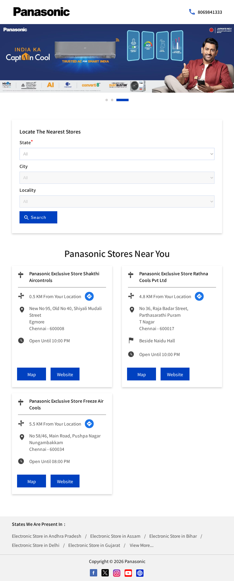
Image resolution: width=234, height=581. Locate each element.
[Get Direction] (89, 296)
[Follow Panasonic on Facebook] (94, 573)
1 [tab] (106, 100)
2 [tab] (112, 100)
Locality (28, 189)
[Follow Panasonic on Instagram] (117, 573)
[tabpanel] (117, 58)
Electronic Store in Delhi (35, 545)
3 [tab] (117, 100)
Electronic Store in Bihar (173, 535)
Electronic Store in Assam (115, 535)
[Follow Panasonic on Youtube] (128, 573)
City (24, 166)
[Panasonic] (41, 11)
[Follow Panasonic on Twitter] (105, 573)
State (26, 141)
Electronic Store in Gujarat (94, 545)
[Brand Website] (140, 573)
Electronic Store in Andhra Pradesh (46, 535)
